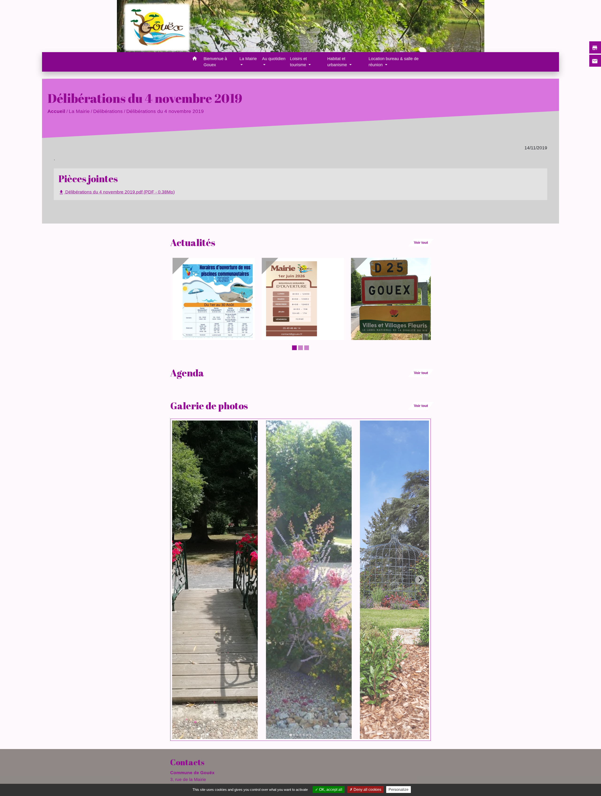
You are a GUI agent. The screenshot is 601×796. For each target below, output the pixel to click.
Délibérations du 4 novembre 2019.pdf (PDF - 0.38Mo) (116, 192)
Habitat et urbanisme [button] (337, 61)
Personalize (398, 790)
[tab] (290, 735)
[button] (194, 59)
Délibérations (108, 111)
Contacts (187, 762)
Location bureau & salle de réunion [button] (394, 61)
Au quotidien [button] (273, 58)
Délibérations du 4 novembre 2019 (165, 111)
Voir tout (421, 242)
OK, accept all (330, 790)
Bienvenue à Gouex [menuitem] (215, 61)
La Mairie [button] (248, 58)
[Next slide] (419, 579)
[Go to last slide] (181, 579)
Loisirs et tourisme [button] (298, 61)
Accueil (56, 111)
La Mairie (79, 111)
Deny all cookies (367, 790)
